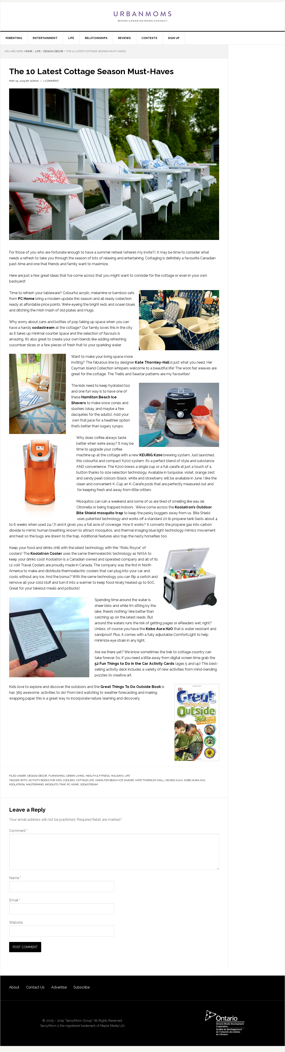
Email (14, 900)
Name (15, 878)
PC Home (73, 784)
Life (127, 775)
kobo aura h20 (194, 780)
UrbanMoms (142, 16)
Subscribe (81, 987)
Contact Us (35, 987)
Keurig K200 (174, 780)
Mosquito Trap (55, 784)
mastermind (35, 784)
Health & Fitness (98, 775)
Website (16, 922)
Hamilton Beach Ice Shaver (114, 780)
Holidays (117, 775)
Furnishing (57, 775)
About (14, 987)
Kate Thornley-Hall (152, 362)
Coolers (69, 780)
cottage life (85, 780)
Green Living (75, 775)
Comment (18, 831)
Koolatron (17, 784)
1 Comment (51, 80)
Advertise (59, 987)
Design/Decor (37, 775)
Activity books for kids (45, 780)
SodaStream (89, 784)
